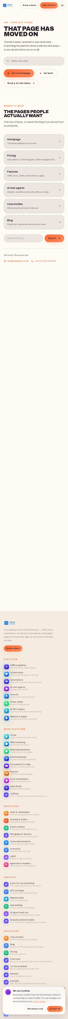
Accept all (55, 1009)
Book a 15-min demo (19, 83)
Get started (49, 5)
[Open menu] (62, 5)
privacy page (39, 1001)
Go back (48, 73)
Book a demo (29, 5)
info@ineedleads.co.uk (18, 261)
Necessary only (35, 1009)
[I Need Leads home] (8, 5)
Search (52, 238)
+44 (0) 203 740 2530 (45, 261)
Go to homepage (21, 73)
